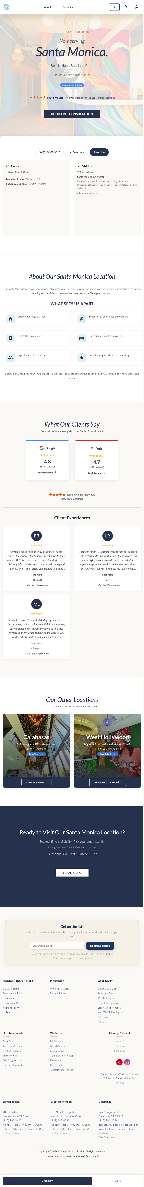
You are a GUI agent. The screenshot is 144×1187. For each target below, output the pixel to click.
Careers (119, 1046)
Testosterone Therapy (62, 1069)
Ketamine (55, 1060)
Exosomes (8, 998)
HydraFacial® (10, 1003)
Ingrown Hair (10, 1055)
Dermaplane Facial (13, 993)
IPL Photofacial (105, 998)
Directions (78, 152)
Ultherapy (103, 1022)
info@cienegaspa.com (88, 192)
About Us (119, 1041)
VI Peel (7, 1012)
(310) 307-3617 (51, 152)
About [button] (47, 7)
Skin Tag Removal (12, 1065)
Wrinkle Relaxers (59, 988)
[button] (136, 7)
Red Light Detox (106, 993)
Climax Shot (57, 1050)
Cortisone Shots (12, 1050)
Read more (36, 574)
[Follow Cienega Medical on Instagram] (127, 1063)
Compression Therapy (62, 1055)
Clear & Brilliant (106, 988)
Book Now (99, 152)
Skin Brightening (12, 1060)
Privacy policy (84, 958)
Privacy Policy (52, 1155)
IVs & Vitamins (58, 1041)
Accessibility (92, 1155)
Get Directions (11, 1133)
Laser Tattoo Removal (109, 1007)
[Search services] (125, 7)
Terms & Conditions (73, 1155)
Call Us (117, 1180)
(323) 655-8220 (86, 854)
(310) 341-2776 (108, 1120)
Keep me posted (100, 945)
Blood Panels (57, 1046)
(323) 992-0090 (60, 1120)
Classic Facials (11, 988)
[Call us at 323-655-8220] (115, 7)
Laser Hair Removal (108, 1003)
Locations (119, 1050)
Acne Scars (9, 1041)
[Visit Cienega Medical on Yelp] (119, 1063)
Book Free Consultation (72, 114)
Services (68, 7)
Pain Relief (56, 1065)
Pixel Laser (103, 1017)
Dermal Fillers (58, 993)
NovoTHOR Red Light (109, 1012)
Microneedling (11, 1007)
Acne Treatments (12, 1046)
